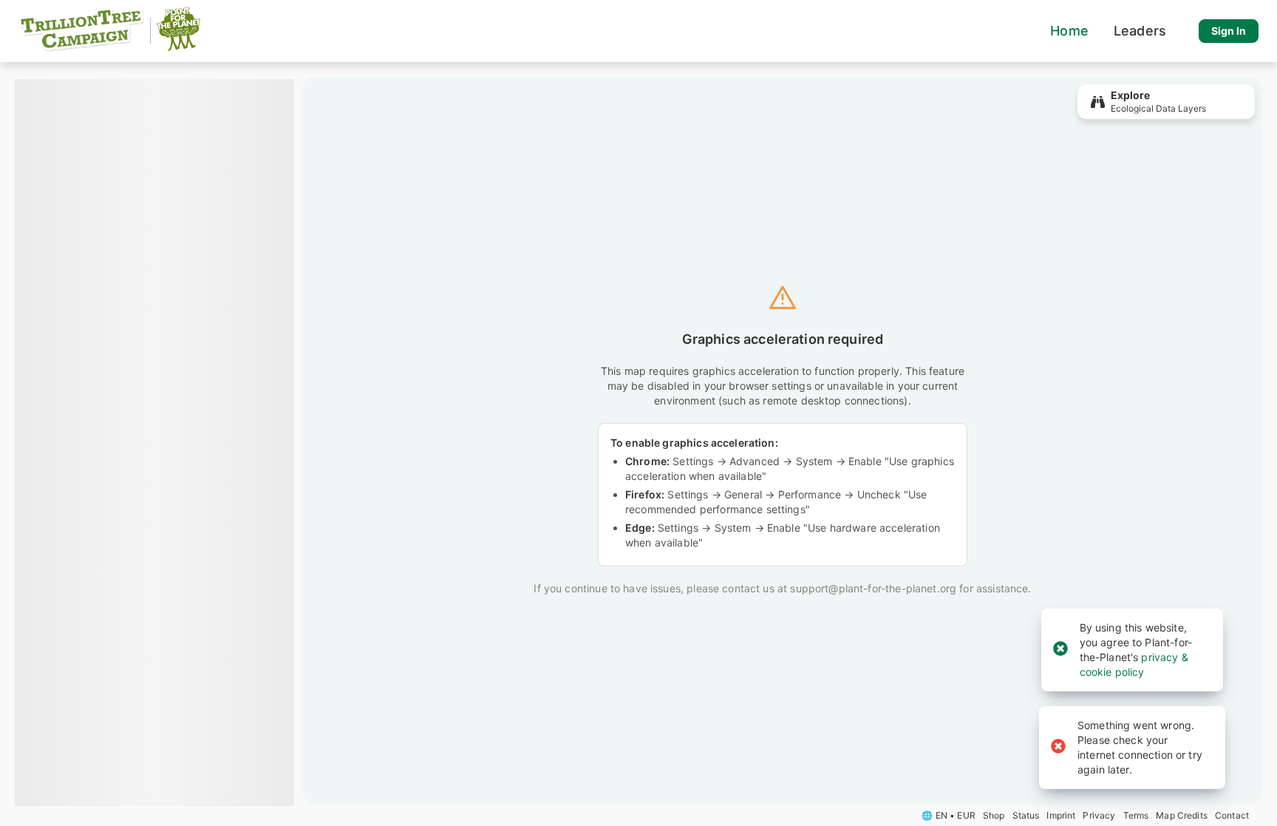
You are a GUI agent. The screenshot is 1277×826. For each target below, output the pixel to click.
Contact (1232, 815)
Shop (994, 815)
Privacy (1099, 815)
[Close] (1060, 649)
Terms (1136, 815)
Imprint (1060, 815)
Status (1026, 815)
